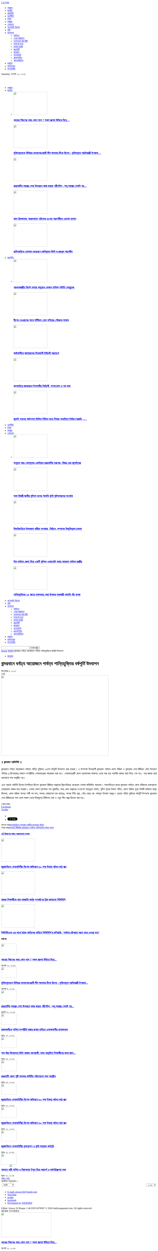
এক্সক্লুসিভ (18, 57)
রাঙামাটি (17, 49)
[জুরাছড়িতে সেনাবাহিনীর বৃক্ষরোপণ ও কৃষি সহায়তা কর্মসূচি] (9, 1140)
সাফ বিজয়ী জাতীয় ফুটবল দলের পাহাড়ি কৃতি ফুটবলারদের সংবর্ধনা (43, 496)
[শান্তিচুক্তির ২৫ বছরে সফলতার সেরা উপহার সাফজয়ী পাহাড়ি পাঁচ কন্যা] (30, 588)
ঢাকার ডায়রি (18, 46)
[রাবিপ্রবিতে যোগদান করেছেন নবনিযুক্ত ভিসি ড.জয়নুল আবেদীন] (30, 245)
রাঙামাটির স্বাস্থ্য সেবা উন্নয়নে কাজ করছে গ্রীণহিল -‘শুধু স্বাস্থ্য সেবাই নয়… (50, 186)
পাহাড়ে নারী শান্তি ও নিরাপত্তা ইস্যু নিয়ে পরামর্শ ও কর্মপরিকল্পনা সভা (33, 1169)
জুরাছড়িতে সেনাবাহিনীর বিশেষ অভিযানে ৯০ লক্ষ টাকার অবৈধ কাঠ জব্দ (33, 866)
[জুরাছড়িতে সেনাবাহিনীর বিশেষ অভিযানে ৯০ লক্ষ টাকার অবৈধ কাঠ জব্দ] (18, 860)
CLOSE (5, 2)
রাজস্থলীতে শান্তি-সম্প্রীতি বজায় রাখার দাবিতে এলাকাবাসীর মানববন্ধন (34, 1029)
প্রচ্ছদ (10, 7)
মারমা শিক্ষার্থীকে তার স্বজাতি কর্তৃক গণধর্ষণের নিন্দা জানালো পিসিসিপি (33, 899)
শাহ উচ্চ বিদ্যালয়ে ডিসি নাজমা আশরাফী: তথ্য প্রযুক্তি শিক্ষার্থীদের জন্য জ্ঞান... (38, 1053)
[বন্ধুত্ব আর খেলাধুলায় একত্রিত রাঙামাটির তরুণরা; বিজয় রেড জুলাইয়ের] (30, 457)
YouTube (11, 1194)
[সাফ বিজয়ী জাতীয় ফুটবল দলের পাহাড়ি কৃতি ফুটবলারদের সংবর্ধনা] (30, 490)
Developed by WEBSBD (19, 1203)
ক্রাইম (9, 63)
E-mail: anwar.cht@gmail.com (22, 1192)
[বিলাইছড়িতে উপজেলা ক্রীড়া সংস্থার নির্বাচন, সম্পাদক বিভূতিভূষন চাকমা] (30, 522)
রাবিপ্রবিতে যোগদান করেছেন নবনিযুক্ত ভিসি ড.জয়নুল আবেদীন (43, 251)
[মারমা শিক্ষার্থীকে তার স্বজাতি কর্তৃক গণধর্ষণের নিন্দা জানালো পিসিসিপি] (18, 893)
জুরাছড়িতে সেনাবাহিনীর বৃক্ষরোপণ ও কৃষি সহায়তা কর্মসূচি (27, 1146)
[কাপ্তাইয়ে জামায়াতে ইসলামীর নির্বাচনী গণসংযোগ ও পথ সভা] (30, 380)
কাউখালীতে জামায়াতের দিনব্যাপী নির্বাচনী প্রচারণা (36, 353)
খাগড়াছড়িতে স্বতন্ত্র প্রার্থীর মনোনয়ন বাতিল (27, 825)
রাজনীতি (10, 13)
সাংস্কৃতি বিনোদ (13, 27)
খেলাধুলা (10, 24)
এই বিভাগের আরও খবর (10, 834)
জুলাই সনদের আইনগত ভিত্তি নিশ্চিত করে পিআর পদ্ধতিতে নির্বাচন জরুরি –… (50, 419)
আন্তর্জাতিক (18, 60)
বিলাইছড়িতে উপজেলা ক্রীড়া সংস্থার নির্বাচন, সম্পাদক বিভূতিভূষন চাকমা (48, 528)
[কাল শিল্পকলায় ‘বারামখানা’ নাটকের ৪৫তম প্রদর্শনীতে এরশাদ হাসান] (30, 212)
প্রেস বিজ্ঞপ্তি (19, 38)
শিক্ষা (9, 19)
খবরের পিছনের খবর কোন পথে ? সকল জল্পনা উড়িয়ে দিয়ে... (29, 959)
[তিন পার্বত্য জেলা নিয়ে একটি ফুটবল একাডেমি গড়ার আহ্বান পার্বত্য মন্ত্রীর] (30, 555)
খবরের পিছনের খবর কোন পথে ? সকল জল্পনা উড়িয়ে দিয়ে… (42, 120)
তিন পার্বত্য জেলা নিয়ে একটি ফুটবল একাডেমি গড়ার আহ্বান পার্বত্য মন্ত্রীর (48, 561)
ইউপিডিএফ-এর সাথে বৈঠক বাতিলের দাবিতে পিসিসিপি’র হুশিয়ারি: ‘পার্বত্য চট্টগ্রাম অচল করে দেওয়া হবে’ (50, 932)
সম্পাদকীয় (11, 69)
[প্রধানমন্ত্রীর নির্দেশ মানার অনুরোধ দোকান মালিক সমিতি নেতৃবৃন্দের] (30, 281)
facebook (11, 1200)
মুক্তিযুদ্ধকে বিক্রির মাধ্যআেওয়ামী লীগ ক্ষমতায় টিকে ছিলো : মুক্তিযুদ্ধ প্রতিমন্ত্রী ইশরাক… (57, 153)
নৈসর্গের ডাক (18, 44)
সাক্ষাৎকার (11, 66)
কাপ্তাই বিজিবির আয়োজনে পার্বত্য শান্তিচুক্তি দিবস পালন (31, 827)
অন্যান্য (10, 32)
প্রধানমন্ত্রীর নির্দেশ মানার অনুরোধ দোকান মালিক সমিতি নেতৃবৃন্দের (44, 287)
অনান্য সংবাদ (24, 834)
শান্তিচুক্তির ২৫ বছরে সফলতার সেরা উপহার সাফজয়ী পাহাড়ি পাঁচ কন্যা (47, 594)
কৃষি (8, 30)
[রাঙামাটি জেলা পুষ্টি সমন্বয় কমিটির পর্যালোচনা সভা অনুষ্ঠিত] (9, 1070)
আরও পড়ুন (5, 1178)
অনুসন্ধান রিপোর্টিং (21, 41)
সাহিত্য (16, 35)
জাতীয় (9, 10)
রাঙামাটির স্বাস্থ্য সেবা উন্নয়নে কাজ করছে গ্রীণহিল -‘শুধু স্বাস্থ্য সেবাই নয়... (37, 1006)
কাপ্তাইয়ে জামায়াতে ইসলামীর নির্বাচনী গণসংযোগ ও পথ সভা (42, 386)
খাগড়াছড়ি (17, 55)
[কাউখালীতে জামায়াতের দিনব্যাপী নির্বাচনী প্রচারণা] (30, 347)
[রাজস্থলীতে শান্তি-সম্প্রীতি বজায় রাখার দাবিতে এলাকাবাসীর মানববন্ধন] (9, 1023)
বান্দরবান (16, 52)
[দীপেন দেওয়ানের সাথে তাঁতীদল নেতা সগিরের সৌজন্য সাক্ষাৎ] (30, 314)
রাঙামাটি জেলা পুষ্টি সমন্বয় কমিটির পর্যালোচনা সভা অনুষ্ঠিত (28, 1076)
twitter (10, 1197)
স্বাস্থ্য (9, 21)
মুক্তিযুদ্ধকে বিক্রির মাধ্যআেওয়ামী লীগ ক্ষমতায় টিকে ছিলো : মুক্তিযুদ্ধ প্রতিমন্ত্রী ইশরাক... (44, 982)
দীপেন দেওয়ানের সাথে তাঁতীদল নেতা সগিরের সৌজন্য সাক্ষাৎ (41, 320)
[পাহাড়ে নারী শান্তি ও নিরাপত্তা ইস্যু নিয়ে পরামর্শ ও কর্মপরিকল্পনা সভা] (9, 1163)
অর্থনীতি (10, 16)
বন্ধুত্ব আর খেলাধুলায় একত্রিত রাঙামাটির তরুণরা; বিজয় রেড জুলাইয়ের (47, 463)
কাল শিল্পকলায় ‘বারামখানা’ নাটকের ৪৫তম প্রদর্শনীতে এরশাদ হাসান (45, 218)
